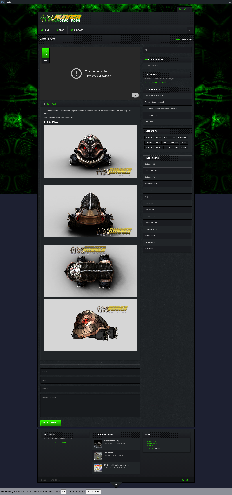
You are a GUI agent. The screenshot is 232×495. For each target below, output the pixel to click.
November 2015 (151, 229)
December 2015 (151, 223)
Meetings (174, 142)
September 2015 (151, 242)
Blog (61, 30)
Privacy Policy (150, 441)
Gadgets (149, 142)
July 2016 (148, 190)
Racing (183, 142)
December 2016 (151, 170)
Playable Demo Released (154, 102)
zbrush (183, 147)
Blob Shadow (108, 453)
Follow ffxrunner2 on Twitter (155, 82)
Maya (165, 142)
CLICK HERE (93, 491)
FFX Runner (182, 137)
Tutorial (167, 147)
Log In (8, 2)
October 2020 (150, 164)
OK (63, 491)
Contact (78, 30)
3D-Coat (149, 137)
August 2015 (150, 249)
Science (149, 147)
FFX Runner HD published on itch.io (116, 465)
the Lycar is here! (151, 115)
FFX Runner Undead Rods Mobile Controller (161, 109)
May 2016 (148, 197)
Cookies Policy (151, 444)
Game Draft (149, 448)
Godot (158, 142)
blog (165, 137)
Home (46, 30)
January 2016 (150, 216)
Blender (158, 137)
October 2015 (150, 236)
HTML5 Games (151, 446)
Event (173, 137)
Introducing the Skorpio (112, 441)
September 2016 (151, 184)
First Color (149, 122)
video (176, 147)
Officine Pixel (50, 104)
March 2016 (149, 203)
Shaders (158, 147)
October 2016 (150, 177)
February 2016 (150, 210)
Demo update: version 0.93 (155, 96)
